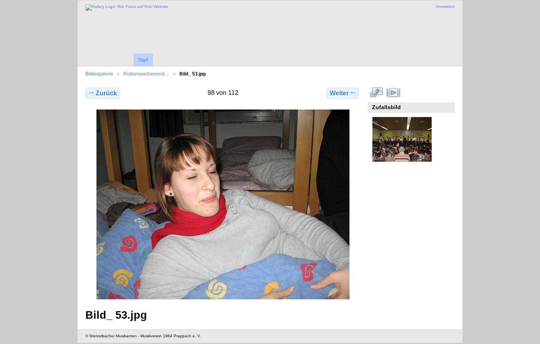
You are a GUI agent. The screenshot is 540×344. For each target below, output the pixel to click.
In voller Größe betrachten (376, 92)
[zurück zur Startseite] (126, 7)
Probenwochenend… (146, 73)
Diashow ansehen (393, 92)
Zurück (106, 93)
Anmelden (445, 6)
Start (143, 60)
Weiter (339, 93)
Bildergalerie (99, 73)
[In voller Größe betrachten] (223, 204)
